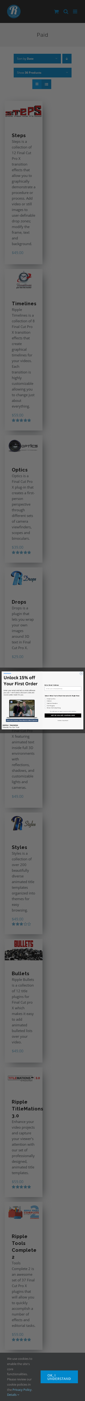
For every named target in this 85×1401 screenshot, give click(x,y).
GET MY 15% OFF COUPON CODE (63, 715)
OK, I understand (59, 1377)
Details (12, 1394)
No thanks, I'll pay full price (63, 720)
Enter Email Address (52, 685)
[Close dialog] (81, 673)
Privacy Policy (22, 1390)
